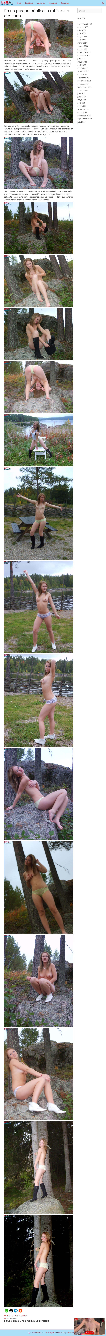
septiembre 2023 (84, 24)
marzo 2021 (82, 106)
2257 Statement (72, 1333)
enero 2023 (82, 49)
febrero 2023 (82, 46)
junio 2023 (81, 33)
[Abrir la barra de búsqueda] (103, 3)
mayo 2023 (82, 37)
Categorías (65, 3)
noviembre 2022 (84, 56)
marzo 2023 (82, 43)
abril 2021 (81, 103)
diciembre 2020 (84, 116)
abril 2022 (81, 65)
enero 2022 (82, 74)
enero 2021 (82, 112)
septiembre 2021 (84, 87)
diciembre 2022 (83, 52)
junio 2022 (81, 59)
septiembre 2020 (84, 119)
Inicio (19, 3)
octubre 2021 (82, 84)
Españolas (29, 3)
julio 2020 (81, 122)
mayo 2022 (82, 62)
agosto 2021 (82, 90)
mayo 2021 (82, 100)
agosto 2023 (82, 27)
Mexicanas (41, 3)
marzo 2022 (82, 68)
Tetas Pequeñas (20, 1315)
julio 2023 (81, 30)
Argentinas (53, 3)
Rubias (9, 1315)
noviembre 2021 (84, 81)
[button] (6, 1310)
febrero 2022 (82, 71)
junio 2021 (81, 97)
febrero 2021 (82, 109)
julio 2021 (81, 93)
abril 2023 (81, 40)
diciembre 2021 (83, 78)
